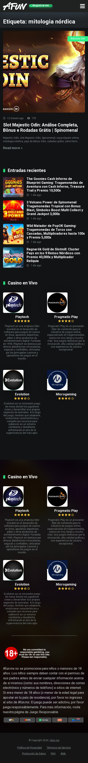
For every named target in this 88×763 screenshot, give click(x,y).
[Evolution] (22, 380)
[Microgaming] (66, 380)
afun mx (54, 740)
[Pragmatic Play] (66, 302)
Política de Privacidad (29, 747)
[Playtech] (22, 302)
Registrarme (41, 5)
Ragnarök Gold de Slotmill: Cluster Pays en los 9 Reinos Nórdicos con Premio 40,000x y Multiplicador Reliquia (53, 255)
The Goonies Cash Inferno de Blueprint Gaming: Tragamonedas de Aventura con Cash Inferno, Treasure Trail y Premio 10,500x (56, 185)
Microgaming (66, 394)
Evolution (22, 394)
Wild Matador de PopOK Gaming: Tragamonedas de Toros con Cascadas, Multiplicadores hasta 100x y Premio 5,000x (56, 232)
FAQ (53, 753)
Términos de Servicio (59, 747)
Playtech (22, 317)
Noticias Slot (78, 38)
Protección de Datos (34, 753)
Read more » (13, 148)
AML (63, 753)
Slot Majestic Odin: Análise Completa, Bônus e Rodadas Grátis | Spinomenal (40, 127)
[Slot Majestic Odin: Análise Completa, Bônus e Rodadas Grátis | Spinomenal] (44, 72)
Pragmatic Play (66, 317)
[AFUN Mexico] (15, 5)
